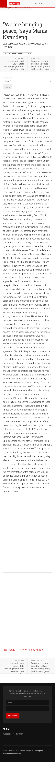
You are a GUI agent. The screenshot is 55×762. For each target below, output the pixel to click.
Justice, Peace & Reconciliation (16, 8)
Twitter (19, 734)
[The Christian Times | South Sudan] (14, 3)
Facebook (7, 734)
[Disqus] (27, 528)
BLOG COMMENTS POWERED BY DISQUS (23, 650)
